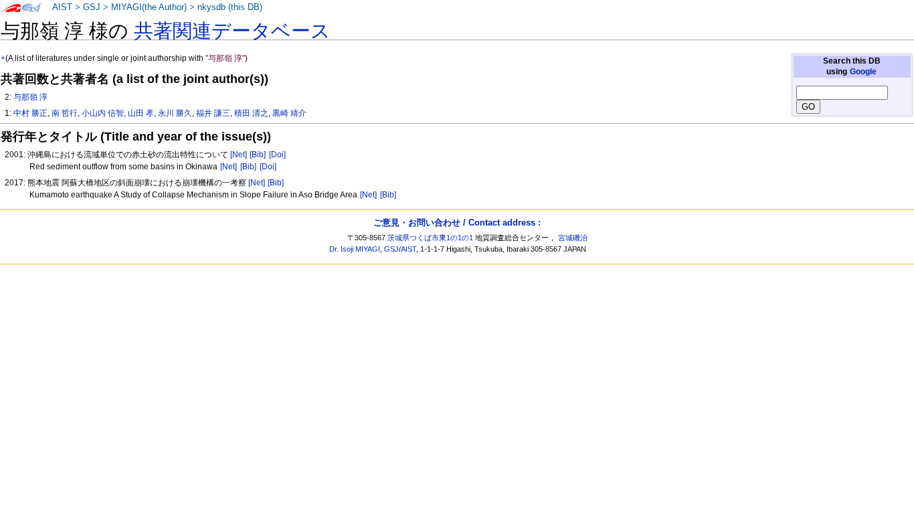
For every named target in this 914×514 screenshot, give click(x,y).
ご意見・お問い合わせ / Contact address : (457, 223)
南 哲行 (65, 113)
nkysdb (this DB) (229, 7)
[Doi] (277, 154)
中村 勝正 (30, 113)
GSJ (91, 7)
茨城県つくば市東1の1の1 (430, 238)
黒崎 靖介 (289, 113)
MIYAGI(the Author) (149, 7)
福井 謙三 (213, 113)
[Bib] (258, 154)
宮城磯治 (572, 238)
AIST (62, 7)
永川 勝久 (175, 113)
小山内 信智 (103, 113)
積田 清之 (251, 113)
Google (863, 71)
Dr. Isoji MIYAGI (354, 249)
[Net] (238, 154)
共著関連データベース (232, 30)
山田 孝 (141, 113)
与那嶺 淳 (30, 97)
